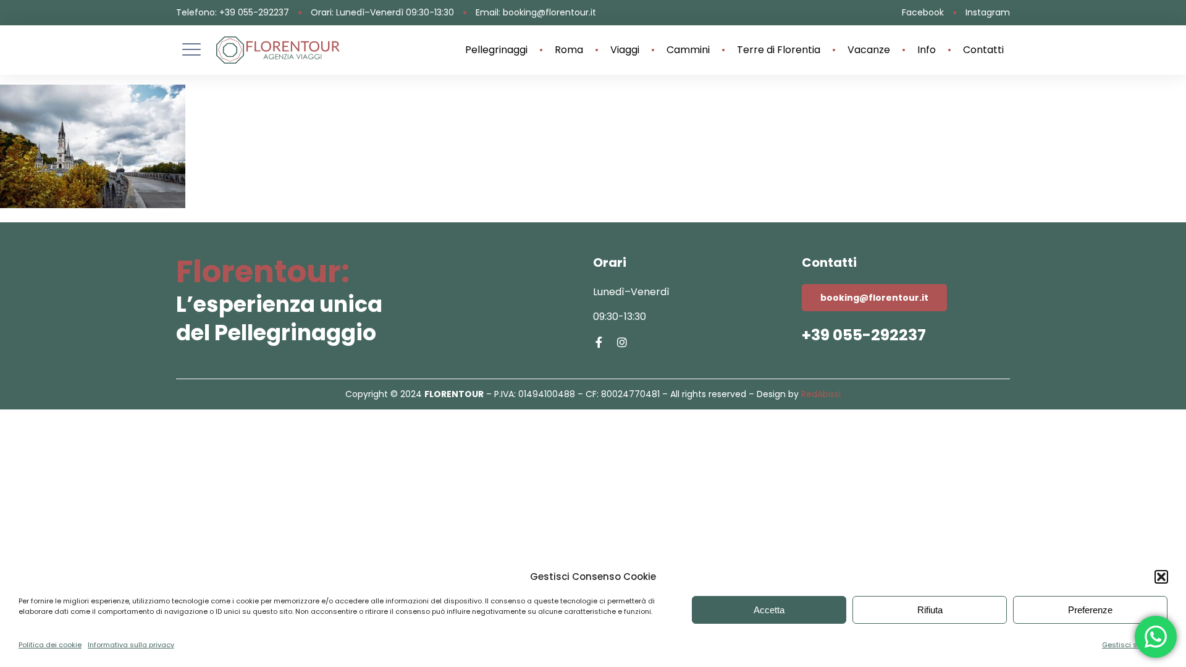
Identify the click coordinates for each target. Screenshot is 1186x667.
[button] (1161, 577)
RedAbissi (821, 394)
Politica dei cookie (50, 645)
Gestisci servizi (1128, 645)
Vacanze (868, 50)
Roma (569, 50)
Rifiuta (930, 610)
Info (926, 50)
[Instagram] (622, 342)
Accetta (769, 610)
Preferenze (1090, 610)
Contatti (983, 50)
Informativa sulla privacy (131, 645)
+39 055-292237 (864, 335)
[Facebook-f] (598, 342)
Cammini (688, 50)
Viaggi (624, 50)
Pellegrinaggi (496, 50)
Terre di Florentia (778, 50)
